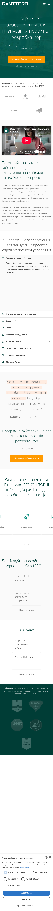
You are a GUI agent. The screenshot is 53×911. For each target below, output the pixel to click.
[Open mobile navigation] (49, 3)
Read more (24, 867)
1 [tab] (10, 541)
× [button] (50, 857)
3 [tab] (18, 541)
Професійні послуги (25, 657)
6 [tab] (30, 541)
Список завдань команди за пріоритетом (23, 597)
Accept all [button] (26, 893)
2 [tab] (14, 541)
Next (28, 545)
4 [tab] (22, 541)
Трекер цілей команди (22, 578)
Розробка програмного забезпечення (22, 644)
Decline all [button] (26, 899)
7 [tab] (34, 541)
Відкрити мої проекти (26, 458)
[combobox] (46, 857)
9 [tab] (42, 541)
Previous (24, 545)
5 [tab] (26, 541)
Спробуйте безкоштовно (26, 60)
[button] (26, 906)
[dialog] (26, 882)
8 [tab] (38, 541)
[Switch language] (44, 3)
